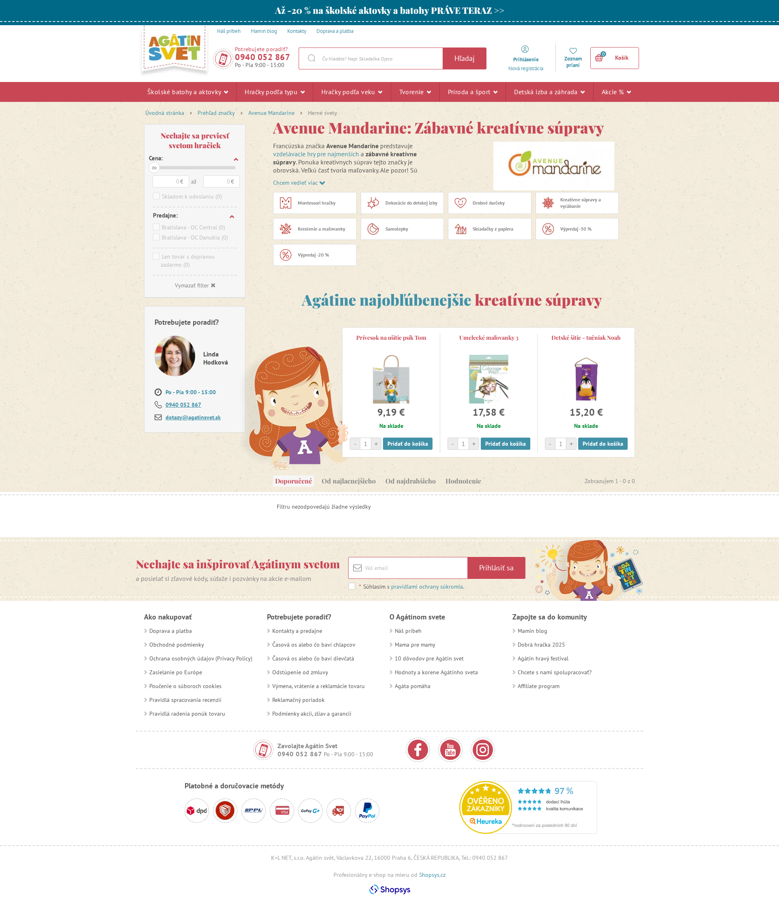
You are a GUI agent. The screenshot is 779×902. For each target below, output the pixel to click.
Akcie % (614, 92)
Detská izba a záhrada (546, 92)
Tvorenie (412, 92)
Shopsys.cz (432, 874)
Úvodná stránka (164, 113)
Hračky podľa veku (349, 92)
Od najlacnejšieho (349, 481)
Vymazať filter (192, 285)
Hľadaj (464, 58)
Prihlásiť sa (496, 567)
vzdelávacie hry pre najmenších (316, 154)
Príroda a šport (470, 92)
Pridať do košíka (407, 443)
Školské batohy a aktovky (185, 92)
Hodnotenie (463, 481)
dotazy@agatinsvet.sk (193, 417)
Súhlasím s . (411, 586)
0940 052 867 (262, 57)
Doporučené (293, 481)
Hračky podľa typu (272, 92)
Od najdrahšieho (410, 481)
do (154, 167)
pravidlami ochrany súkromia (427, 586)
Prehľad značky (216, 113)
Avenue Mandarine (271, 113)
